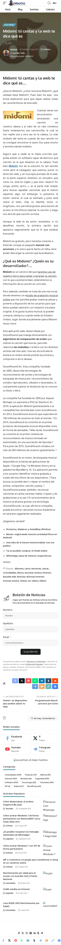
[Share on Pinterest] (15, 940)
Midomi (13, 166)
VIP (7, 786)
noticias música (11, 581)
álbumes (19, 568)
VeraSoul (13, 49)
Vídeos (42, 581)
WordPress (34, 786)
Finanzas (31, 775)
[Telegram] (44, 749)
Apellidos (8, 623)
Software (9, 25)
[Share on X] (9, 940)
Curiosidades (9, 572)
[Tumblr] (38, 933)
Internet (46, 572)
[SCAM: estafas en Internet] (50, 893)
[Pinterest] (31, 933)
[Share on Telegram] (40, 940)
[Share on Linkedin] (28, 940)
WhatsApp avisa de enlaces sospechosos (29, 555)
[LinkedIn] (34, 933)
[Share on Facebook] (3, 940)
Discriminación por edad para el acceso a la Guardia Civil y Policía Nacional (20, 876)
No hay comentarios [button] (44, 718)
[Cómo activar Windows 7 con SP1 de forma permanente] (50, 849)
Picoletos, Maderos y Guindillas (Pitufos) (28, 529)
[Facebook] (16, 738)
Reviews (26, 778)
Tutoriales (47, 782)
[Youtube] (16, 749)
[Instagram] (26, 933)
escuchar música (33, 572)
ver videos (33, 581)
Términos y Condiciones (36, 661)
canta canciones (33, 568)
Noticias (21, 576)
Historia (45, 775)
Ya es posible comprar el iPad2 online (26, 550)
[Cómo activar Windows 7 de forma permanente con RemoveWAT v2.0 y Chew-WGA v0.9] (50, 819)
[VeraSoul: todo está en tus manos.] (17, 3)
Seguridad (42, 778)
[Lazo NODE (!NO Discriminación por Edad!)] (50, 907)
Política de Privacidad (34, 664)
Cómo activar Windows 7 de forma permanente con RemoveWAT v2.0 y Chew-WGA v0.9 (21, 818)
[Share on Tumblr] (34, 940)
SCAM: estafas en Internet (16, 889)
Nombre (7, 609)
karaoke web (9, 576)
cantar (45, 568)
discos (20, 572)
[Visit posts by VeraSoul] (6, 53)
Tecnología (29, 782)
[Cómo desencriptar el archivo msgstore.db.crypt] (50, 805)
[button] (5, 3)
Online (23, 581)
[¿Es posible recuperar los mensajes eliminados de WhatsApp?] (50, 835)
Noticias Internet (35, 576)
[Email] (47, 940)
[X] (44, 738)
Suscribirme (31, 651)
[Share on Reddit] (55, 680)
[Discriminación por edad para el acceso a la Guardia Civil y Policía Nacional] (50, 876)
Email (6, 637)
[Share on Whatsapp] (22, 940)
